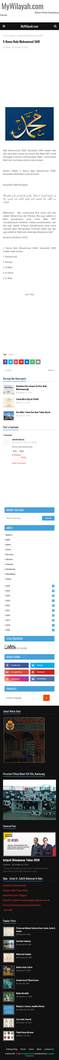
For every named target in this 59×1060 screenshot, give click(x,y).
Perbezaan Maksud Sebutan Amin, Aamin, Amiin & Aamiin (35, 930)
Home (5, 36)
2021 (30, 610)
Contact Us (49, 1049)
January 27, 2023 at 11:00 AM (25, 442)
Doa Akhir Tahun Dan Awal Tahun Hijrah (33, 412)
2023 (30, 600)
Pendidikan (10, 574)
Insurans (9, 564)
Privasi (23, 1049)
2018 (30, 625)
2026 (30, 586)
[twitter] (42, 665)
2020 (30, 615)
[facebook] (17, 665)
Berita (8, 544)
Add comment (19, 463)
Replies (17, 455)
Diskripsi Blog (11, 1049)
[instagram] (17, 678)
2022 (30, 605)
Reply (15, 451)
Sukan (8, 579)
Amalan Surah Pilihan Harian (27, 980)
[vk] (42, 678)
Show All (8, 910)
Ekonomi (9, 554)
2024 (30, 596)
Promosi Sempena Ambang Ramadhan (22, 905)
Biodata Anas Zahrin (24, 967)
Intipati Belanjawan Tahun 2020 (21, 860)
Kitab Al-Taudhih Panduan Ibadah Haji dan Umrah (26, 900)
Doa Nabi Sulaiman (23, 941)
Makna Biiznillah (22, 993)
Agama (13, 36)
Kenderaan (10, 569)
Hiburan (9, 559)
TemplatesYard (27, 1054)
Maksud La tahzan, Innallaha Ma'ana (30, 1006)
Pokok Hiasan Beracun (24, 1032)
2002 (30, 630)
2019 (30, 620)
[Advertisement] (29, 74)
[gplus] (17, 672)
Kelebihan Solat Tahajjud (14, 895)
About (39, 1049)
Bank (8, 540)
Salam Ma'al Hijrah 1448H (27, 399)
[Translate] (46, 698)
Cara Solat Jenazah (23, 1019)
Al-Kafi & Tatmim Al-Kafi (14, 885)
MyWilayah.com (29, 26)
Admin (8, 47)
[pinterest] (42, 672)
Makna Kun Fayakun (23, 954)
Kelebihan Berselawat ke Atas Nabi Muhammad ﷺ (31, 388)
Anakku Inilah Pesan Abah (15, 890)
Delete (21, 451)
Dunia (8, 549)
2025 (30, 591)
